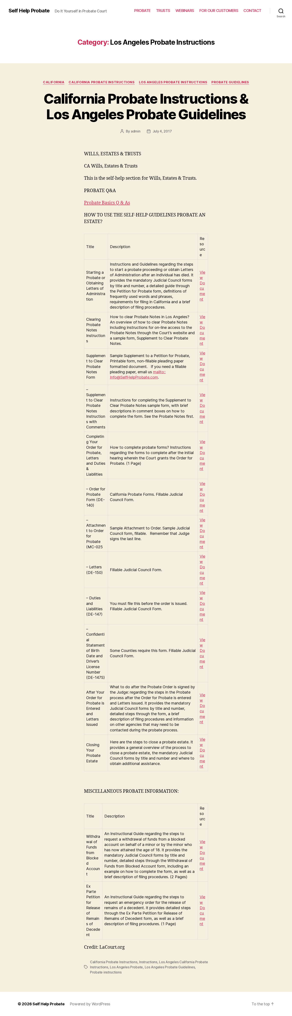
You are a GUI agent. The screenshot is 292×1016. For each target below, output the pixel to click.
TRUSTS (163, 10)
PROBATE (142, 10)
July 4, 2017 (162, 131)
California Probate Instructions (101, 82)
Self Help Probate (29, 10)
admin (135, 131)
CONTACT (252, 10)
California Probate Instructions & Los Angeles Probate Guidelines (146, 106)
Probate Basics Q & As (107, 203)
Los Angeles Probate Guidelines (170, 967)
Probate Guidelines (230, 82)
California (54, 82)
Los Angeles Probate (126, 967)
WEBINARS (184, 10)
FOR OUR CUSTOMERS (218, 10)
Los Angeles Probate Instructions (173, 82)
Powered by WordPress (90, 1004)
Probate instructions (106, 972)
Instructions (148, 962)
